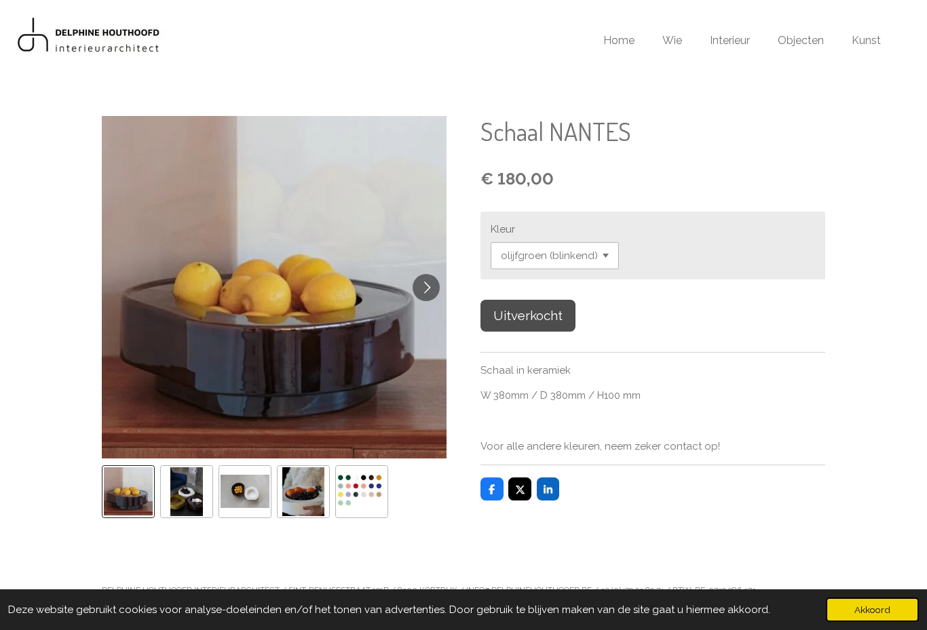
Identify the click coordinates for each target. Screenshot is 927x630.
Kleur (503, 229)
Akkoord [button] (872, 609)
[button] (128, 491)
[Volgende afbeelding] (426, 287)
